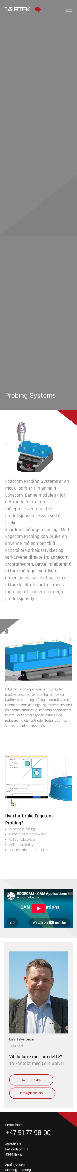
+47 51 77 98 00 (28, 1132)
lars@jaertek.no (31, 1093)
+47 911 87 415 (30, 1079)
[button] (68, 8)
